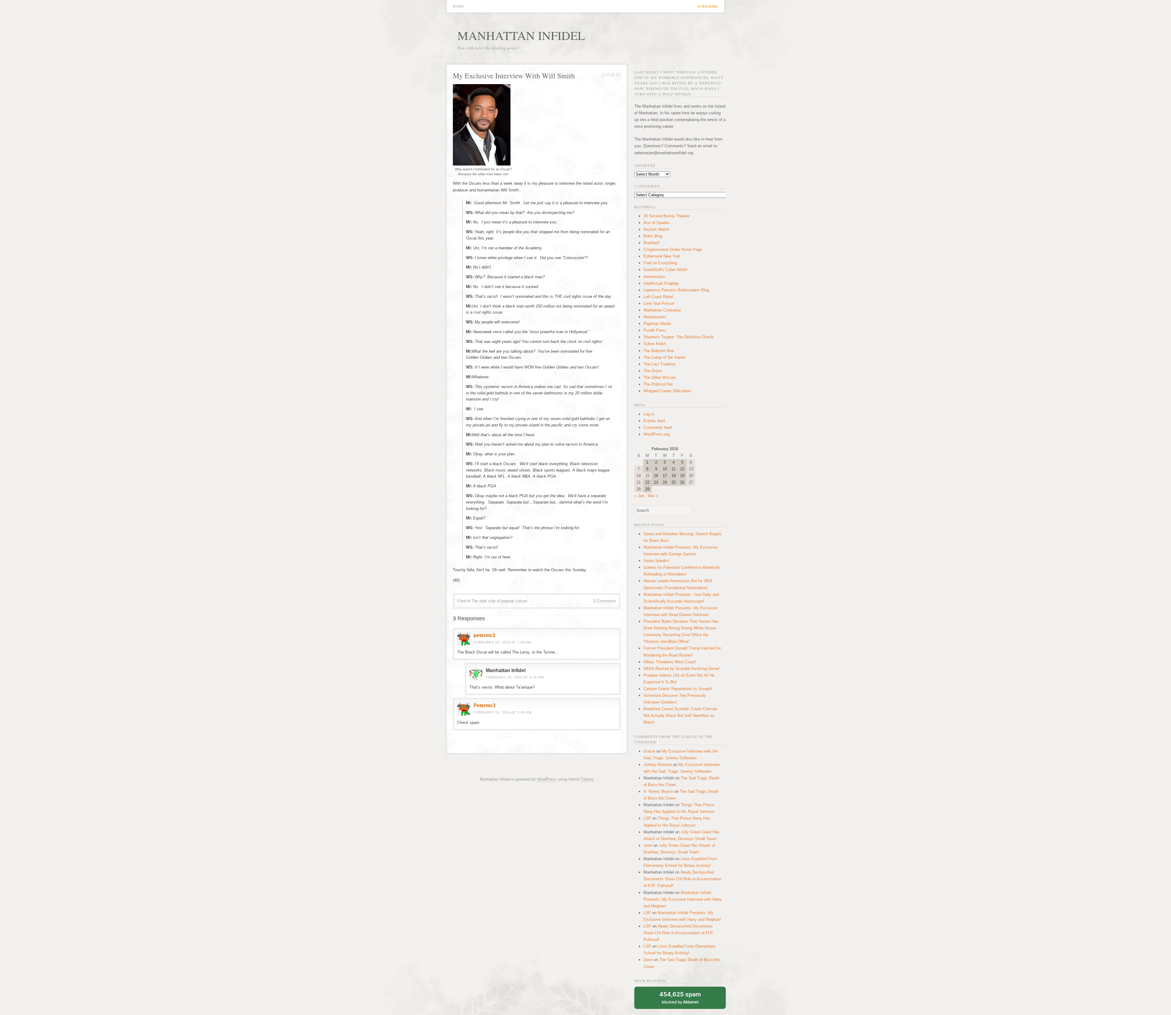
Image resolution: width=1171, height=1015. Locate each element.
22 (647, 482)
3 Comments (604, 601)
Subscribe (707, 6)
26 (682, 482)
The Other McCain (659, 377)
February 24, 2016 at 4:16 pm (515, 677)
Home (458, 6)
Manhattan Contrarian (662, 310)
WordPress (547, 779)
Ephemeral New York (661, 256)
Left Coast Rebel (658, 296)
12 (682, 469)
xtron (647, 845)
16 (656, 475)
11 (673, 469)
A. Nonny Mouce (658, 791)
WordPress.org (656, 434)
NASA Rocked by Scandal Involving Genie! (681, 668)
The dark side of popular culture (499, 601)
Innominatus (654, 276)
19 (682, 475)
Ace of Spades (656, 222)
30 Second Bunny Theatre (666, 216)
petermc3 (484, 635)
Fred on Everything (660, 263)
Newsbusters (654, 317)
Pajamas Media (657, 323)
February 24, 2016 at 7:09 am (502, 642)
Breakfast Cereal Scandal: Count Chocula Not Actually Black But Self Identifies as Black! (680, 716)
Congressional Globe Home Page (672, 249)
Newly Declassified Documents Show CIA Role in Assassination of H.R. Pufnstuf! (682, 879)
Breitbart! (651, 242)
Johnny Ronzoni (657, 764)
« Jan (639, 495)
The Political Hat (658, 384)
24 (665, 482)
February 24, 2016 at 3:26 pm (503, 712)
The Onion (652, 371)
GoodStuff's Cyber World (665, 269)
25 (673, 482)
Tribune (587, 779)
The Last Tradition (659, 364)
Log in (648, 414)
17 (665, 475)
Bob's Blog (652, 236)
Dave (648, 959)
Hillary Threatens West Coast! (670, 662)
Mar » (653, 495)
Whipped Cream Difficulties (667, 391)
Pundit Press (654, 330)
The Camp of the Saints (664, 357)
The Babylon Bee (658, 350)
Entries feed (654, 420)
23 (656, 482)
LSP (647, 818)
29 (647, 489)
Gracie (649, 751)
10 (665, 469)
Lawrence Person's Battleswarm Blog (676, 290)
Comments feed (657, 427)
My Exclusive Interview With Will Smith (514, 75)
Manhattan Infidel (521, 35)
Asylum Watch (656, 229)
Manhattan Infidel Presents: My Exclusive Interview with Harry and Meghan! (682, 899)
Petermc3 (485, 705)
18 (673, 475)
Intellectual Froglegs (661, 283)
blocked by (680, 997)
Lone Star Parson (658, 303)
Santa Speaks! (656, 560)
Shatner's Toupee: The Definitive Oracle (678, 337)
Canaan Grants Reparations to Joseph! (677, 688)
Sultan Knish (654, 343)
